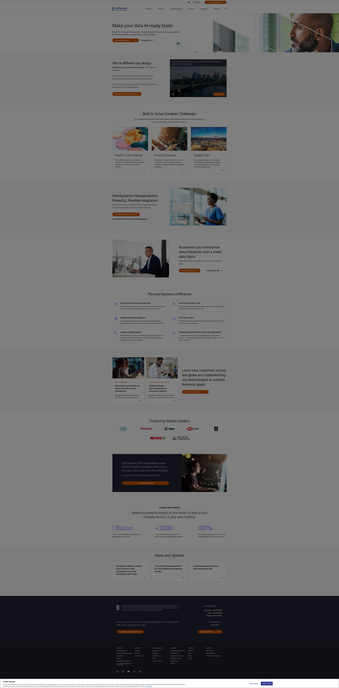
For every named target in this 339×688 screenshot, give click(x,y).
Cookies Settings (253, 683)
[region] (169, 683)
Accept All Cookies (267, 683)
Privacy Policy (148, 686)
